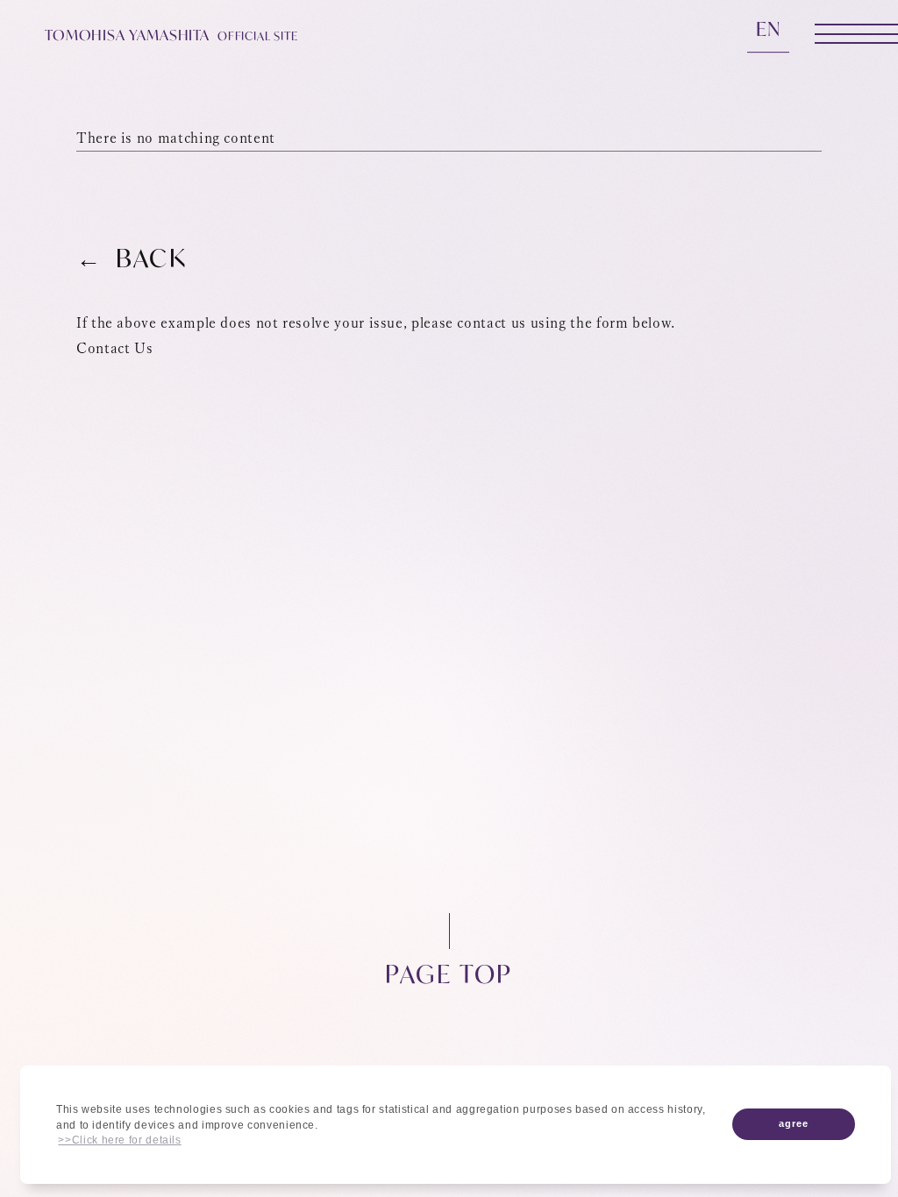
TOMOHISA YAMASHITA (171, 35)
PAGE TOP (449, 972)
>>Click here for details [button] (119, 1140)
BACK (152, 258)
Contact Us (114, 348)
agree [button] (794, 1123)
